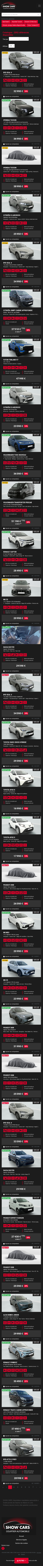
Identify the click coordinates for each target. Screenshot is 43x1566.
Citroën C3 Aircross (31, 21)
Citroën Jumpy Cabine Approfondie (14, 25)
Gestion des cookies (21, 1543)
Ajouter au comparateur (12, 96)
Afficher (5, 46)
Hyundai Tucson (17, 21)
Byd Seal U (6, 21)
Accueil (21, 1536)
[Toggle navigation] (39, 6)
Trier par (5, 39)
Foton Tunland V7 (33, 25)
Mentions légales (21, 1540)
